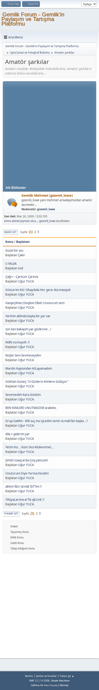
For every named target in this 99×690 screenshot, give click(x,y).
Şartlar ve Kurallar (46, 676)
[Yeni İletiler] (12, 203)
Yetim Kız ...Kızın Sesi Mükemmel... (29, 447)
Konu (9, 242)
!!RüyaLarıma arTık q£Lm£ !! (24, 499)
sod (20, 268)
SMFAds (35, 685)
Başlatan (23, 242)
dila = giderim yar (17, 434)
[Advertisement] (49, 130)
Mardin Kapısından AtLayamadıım (28, 368)
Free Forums (50, 685)
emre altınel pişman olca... (21, 221)
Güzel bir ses (14, 250)
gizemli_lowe (46, 209)
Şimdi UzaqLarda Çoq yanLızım (26, 460)
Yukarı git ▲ (67, 676)
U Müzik (11, 264)
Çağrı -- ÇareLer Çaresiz (21, 277)
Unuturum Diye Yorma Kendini (27, 473)
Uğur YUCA (26, 281)
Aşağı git (10, 232)
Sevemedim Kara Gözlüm (23, 395)
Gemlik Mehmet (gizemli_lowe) (47, 195)
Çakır (21, 255)
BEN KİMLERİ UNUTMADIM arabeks (30, 408)
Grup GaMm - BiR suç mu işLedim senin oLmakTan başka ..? (46, 421)
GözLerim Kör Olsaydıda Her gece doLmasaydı (37, 290)
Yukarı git (11, 513)
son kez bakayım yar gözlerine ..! (28, 329)
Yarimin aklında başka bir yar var (27, 316)
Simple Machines (60, 680)
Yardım (29, 676)
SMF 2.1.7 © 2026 (39, 680)
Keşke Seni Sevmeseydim (23, 355)
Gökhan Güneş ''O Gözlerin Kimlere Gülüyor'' (37, 382)
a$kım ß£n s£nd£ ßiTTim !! (23, 486)
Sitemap (63, 685)
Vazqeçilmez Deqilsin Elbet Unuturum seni (34, 303)
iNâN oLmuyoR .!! (17, 342)
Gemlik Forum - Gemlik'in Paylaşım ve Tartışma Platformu (32, 19)
